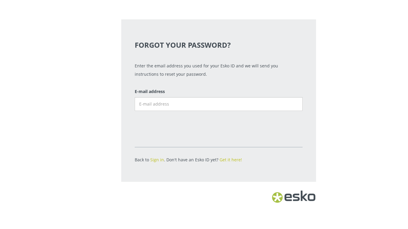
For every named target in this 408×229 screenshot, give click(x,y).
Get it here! (231, 160)
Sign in (157, 160)
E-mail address (150, 91)
